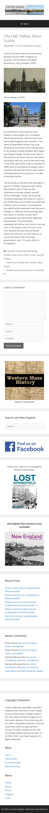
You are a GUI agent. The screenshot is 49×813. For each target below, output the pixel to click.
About (8, 786)
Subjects (9, 794)
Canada (10, 251)
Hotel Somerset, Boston (31, 671)
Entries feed (11, 758)
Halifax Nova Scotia (13, 254)
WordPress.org (12, 766)
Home (8, 782)
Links (7, 797)
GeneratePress (41, 809)
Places (8, 790)
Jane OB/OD (11, 671)
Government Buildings (26, 251)
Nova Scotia (30, 254)
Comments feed (13, 762)
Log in (8, 754)
